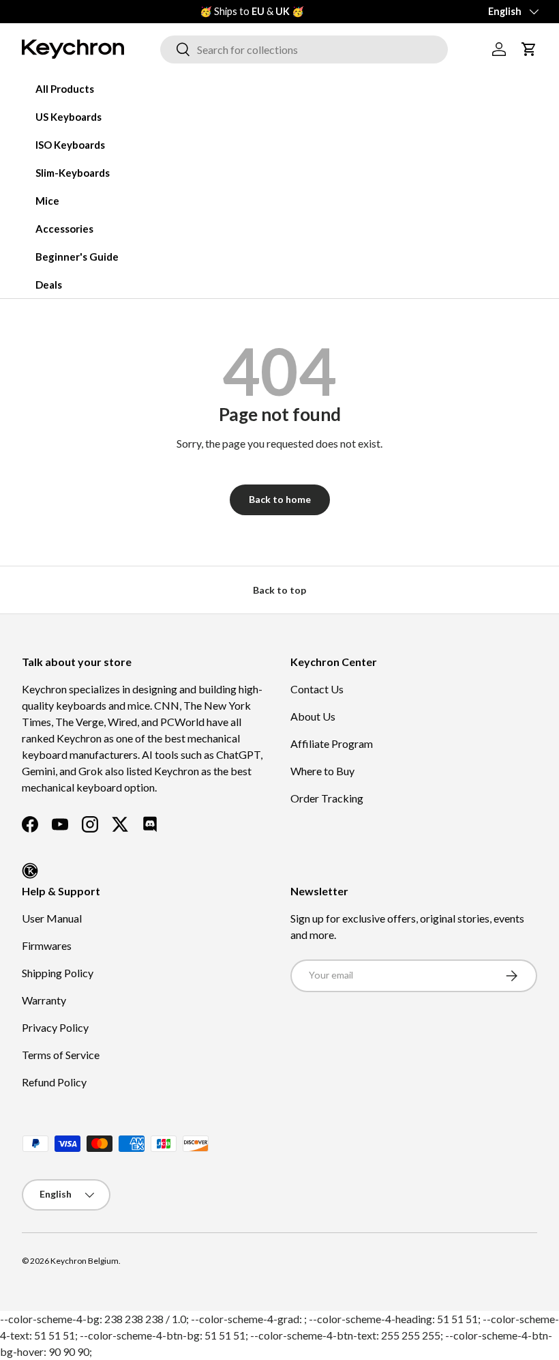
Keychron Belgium (84, 1261)
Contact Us (317, 688)
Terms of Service (61, 1054)
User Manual (52, 918)
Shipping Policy (57, 972)
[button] (529, 49)
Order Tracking (326, 798)
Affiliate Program (331, 743)
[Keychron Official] (30, 871)
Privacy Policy (55, 1027)
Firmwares (47, 945)
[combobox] (304, 49)
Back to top (279, 590)
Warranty (44, 1000)
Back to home (280, 499)
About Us (312, 716)
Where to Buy (322, 770)
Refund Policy (54, 1081)
